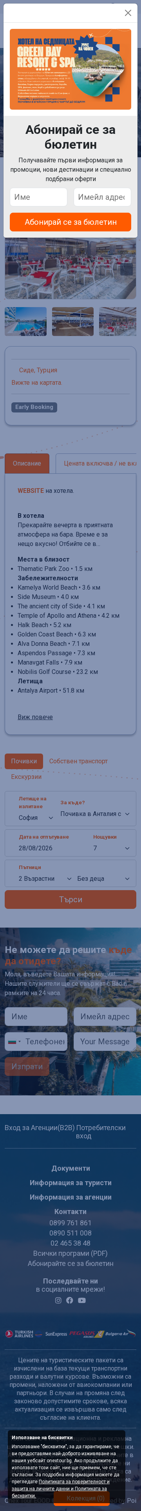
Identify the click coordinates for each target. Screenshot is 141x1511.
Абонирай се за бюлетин (71, 222)
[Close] (128, 13)
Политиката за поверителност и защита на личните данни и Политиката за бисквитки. (61, 1489)
